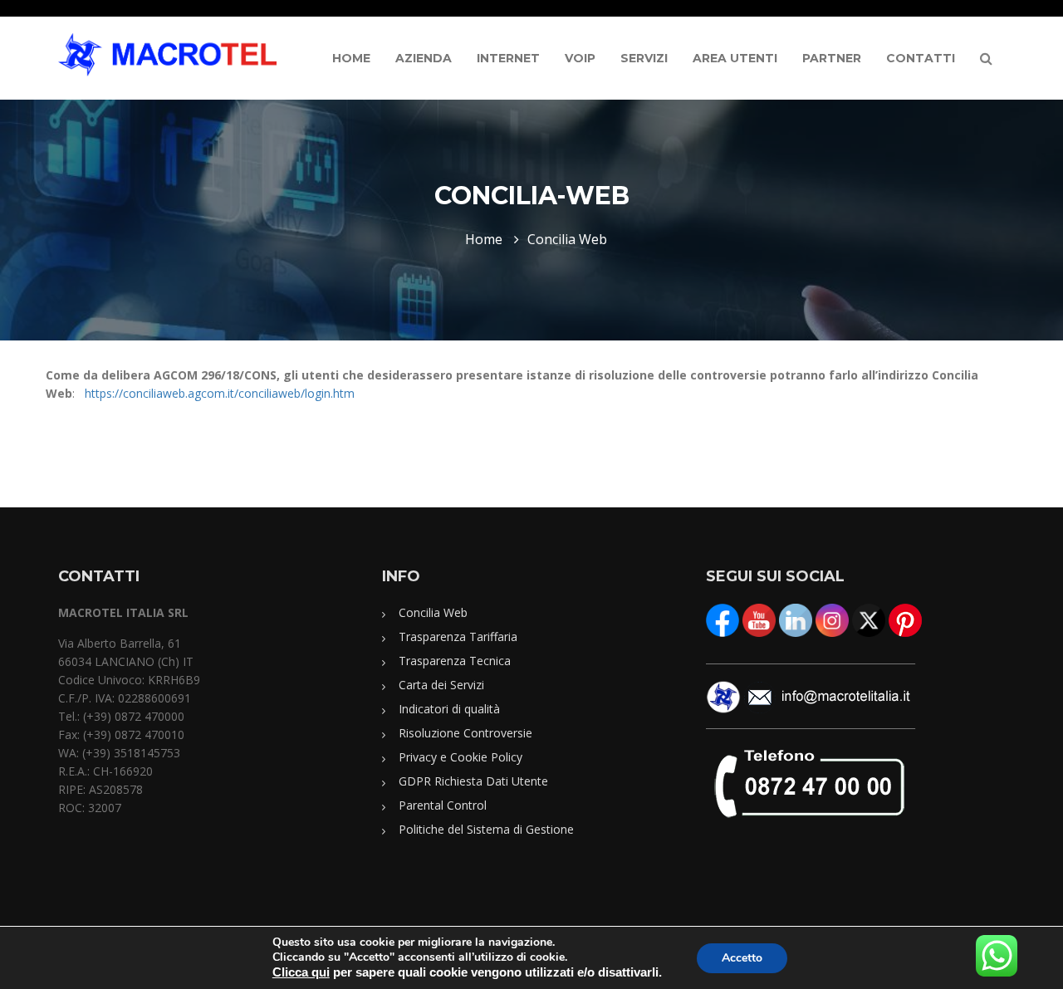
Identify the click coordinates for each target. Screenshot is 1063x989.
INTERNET (508, 58)
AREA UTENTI (735, 58)
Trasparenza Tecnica (455, 660)
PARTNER (831, 58)
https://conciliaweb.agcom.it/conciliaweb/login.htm (220, 393)
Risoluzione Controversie (465, 733)
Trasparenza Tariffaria (458, 636)
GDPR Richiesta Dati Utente (473, 781)
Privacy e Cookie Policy (460, 757)
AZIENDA (423, 58)
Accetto (742, 958)
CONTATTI (920, 58)
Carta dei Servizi (441, 685)
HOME (351, 58)
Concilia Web (433, 612)
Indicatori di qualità (449, 709)
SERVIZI (644, 58)
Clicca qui (301, 972)
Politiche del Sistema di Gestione (486, 829)
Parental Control (443, 805)
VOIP (580, 58)
